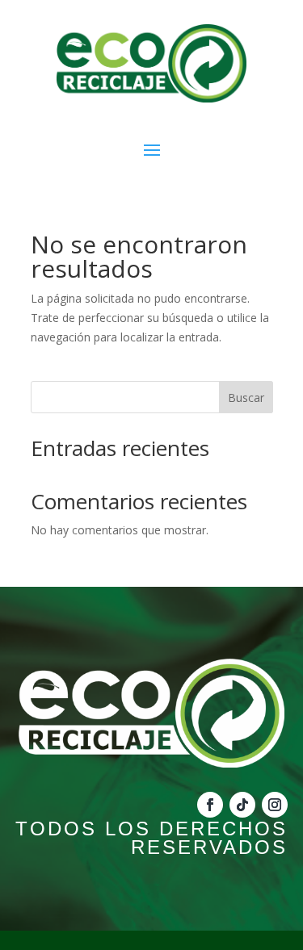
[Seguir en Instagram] (275, 805)
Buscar (246, 397)
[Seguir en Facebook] (210, 805)
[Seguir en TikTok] (242, 805)
